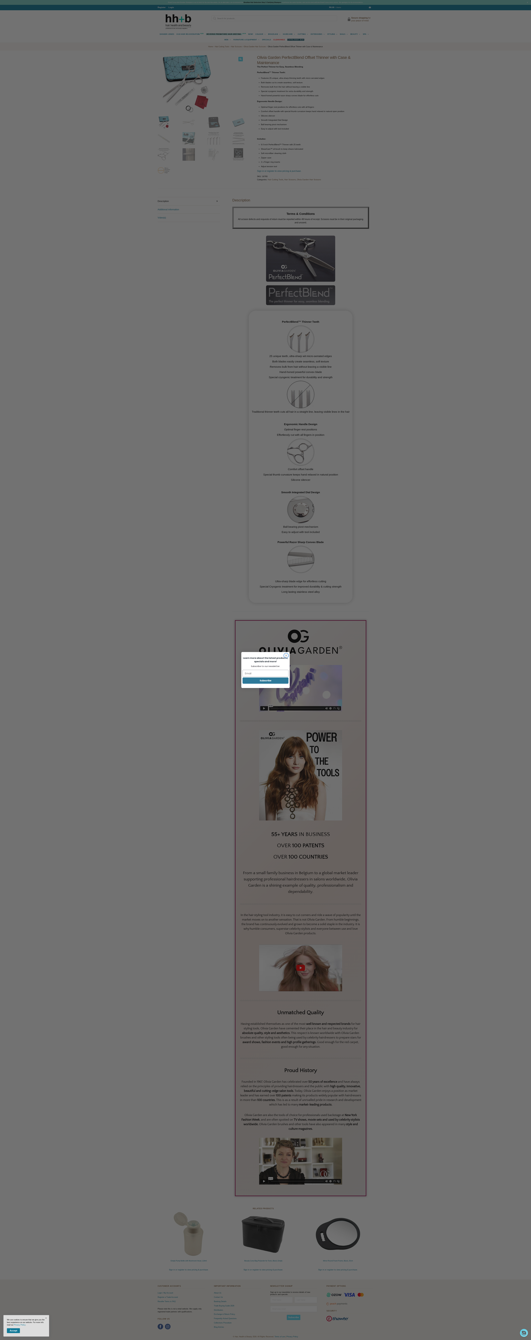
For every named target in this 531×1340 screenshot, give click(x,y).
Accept (13, 1330)
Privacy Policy (19, 1325)
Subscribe (265, 680)
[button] (524, 1333)
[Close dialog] (286, 655)
